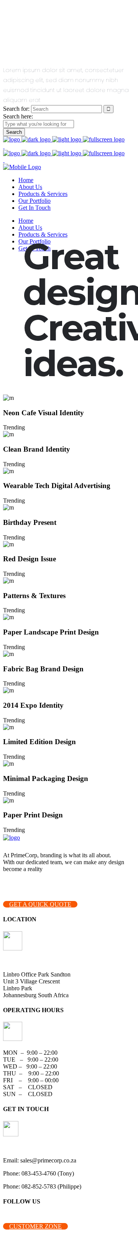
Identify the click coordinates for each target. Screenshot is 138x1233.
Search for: (16, 108)
